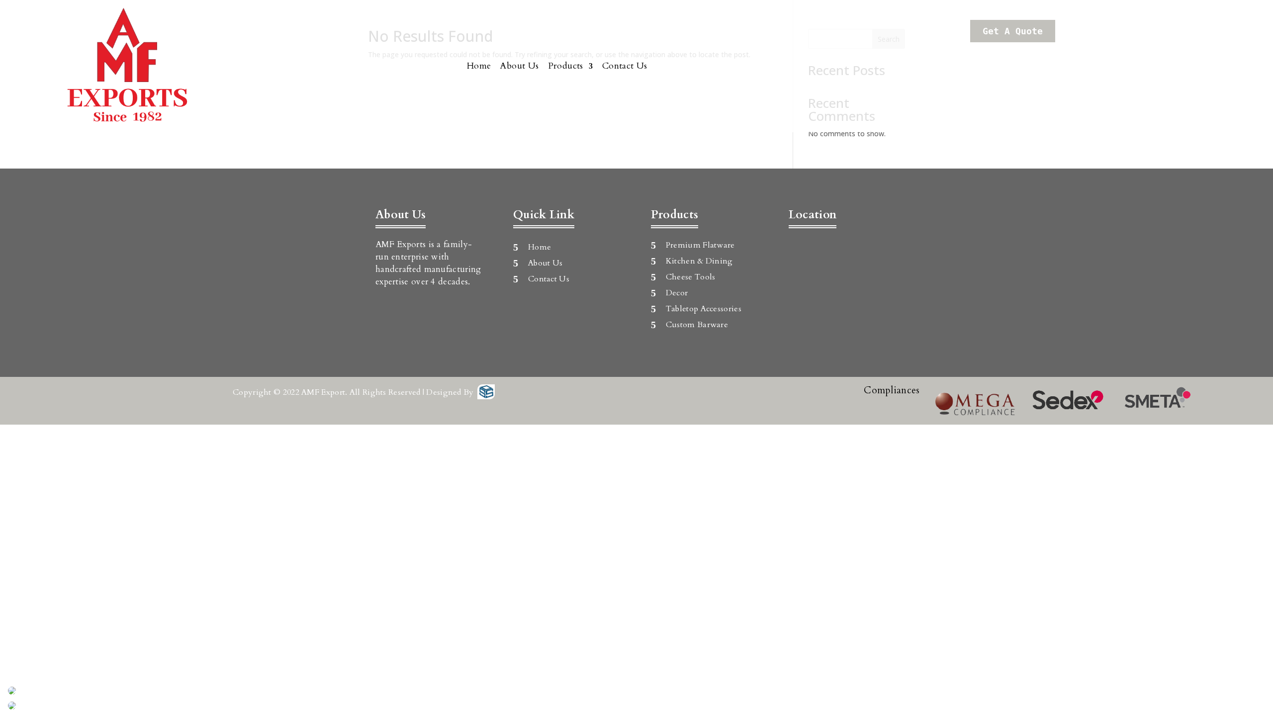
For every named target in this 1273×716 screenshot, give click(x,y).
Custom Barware (697, 324)
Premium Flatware (700, 245)
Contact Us (624, 66)
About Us (519, 66)
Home (479, 66)
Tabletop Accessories (703, 308)
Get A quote (1013, 31)
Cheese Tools (691, 276)
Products (565, 66)
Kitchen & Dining (699, 261)
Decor (677, 292)
